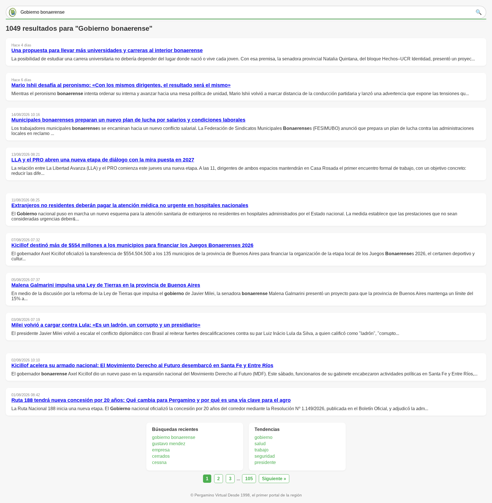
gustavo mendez (168, 443)
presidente (265, 462)
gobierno (263, 437)
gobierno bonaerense (173, 437)
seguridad (265, 456)
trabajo (261, 449)
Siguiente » (274, 478)
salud (260, 443)
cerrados (161, 456)
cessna (159, 462)
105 (249, 478)
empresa (161, 449)
